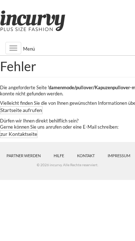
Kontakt (86, 155)
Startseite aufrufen (21, 110)
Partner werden (23, 155)
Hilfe (59, 155)
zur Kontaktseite (18, 134)
